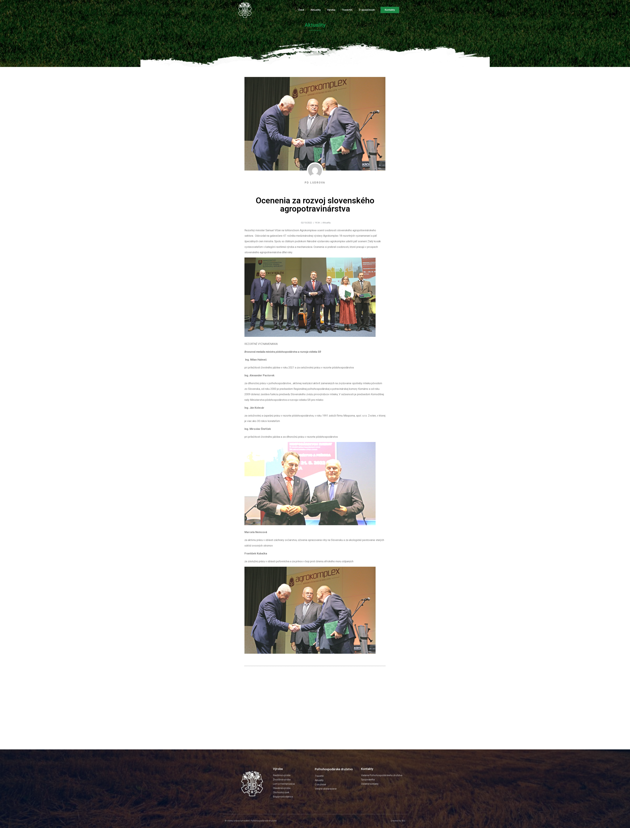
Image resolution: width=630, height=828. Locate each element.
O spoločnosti (367, 9)
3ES (403, 820)
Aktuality (316, 9)
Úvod (301, 9)
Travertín (347, 9)
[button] (389, 10)
